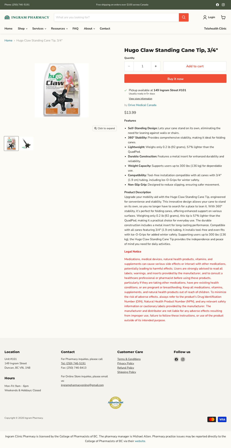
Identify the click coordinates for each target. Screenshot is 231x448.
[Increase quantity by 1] (155, 66)
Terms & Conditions (129, 359)
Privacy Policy (125, 363)
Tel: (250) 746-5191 (73, 363)
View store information (140, 98)
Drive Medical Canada (142, 105)
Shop (21, 29)
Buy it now (175, 79)
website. (140, 441)
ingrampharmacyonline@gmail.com (82, 385)
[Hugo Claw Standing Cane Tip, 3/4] (11, 143)
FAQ (76, 29)
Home (8, 29)
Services (38, 29)
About (88, 29)
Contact (105, 29)
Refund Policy (125, 368)
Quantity (129, 58)
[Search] (184, 17)
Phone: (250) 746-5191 (17, 4)
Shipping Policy (126, 372)
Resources (58, 29)
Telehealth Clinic (215, 29)
